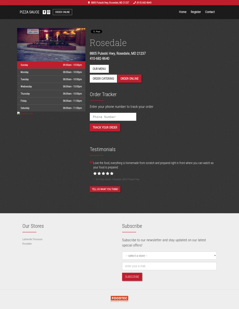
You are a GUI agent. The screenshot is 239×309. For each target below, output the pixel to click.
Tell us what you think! (105, 189)
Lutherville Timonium (32, 239)
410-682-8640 (99, 58)
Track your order (105, 127)
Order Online (62, 12)
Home (183, 12)
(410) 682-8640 (144, 2)
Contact (210, 12)
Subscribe (132, 277)
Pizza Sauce (29, 12)
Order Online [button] (130, 78)
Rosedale (26, 243)
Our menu (99, 69)
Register (196, 12)
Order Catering (103, 78)
